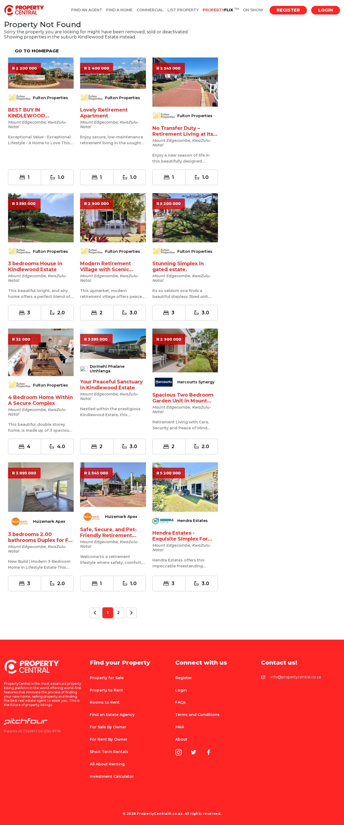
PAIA (179, 727)
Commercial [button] (150, 10)
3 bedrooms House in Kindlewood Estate (35, 266)
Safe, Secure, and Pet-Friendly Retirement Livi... (108, 535)
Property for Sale (107, 677)
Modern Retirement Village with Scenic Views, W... (105, 269)
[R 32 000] (41, 352)
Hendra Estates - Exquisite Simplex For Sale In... (180, 539)
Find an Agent (86, 10)
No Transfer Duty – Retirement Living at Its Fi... (182, 134)
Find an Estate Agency (112, 714)
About (181, 739)
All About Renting (107, 764)
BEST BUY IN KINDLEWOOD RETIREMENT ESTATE (35, 116)
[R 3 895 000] (41, 486)
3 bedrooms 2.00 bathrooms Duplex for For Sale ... (41, 540)
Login (325, 10)
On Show (253, 10)
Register (288, 10)
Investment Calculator (112, 776)
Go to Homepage (37, 50)
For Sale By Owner (108, 727)
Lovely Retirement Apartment (104, 113)
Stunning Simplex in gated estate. (178, 266)
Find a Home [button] (119, 10)
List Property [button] (183, 10)
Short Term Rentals (109, 751)
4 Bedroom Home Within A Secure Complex (40, 400)
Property (221, 10)
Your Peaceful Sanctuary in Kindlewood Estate (111, 385)
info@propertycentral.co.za (296, 677)
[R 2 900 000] (113, 217)
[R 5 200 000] (185, 217)
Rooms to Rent (105, 702)
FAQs (180, 702)
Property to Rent (106, 690)
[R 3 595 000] (41, 217)
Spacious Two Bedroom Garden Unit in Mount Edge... (182, 401)
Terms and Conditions (197, 714)
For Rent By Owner (108, 739)
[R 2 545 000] (185, 81)
